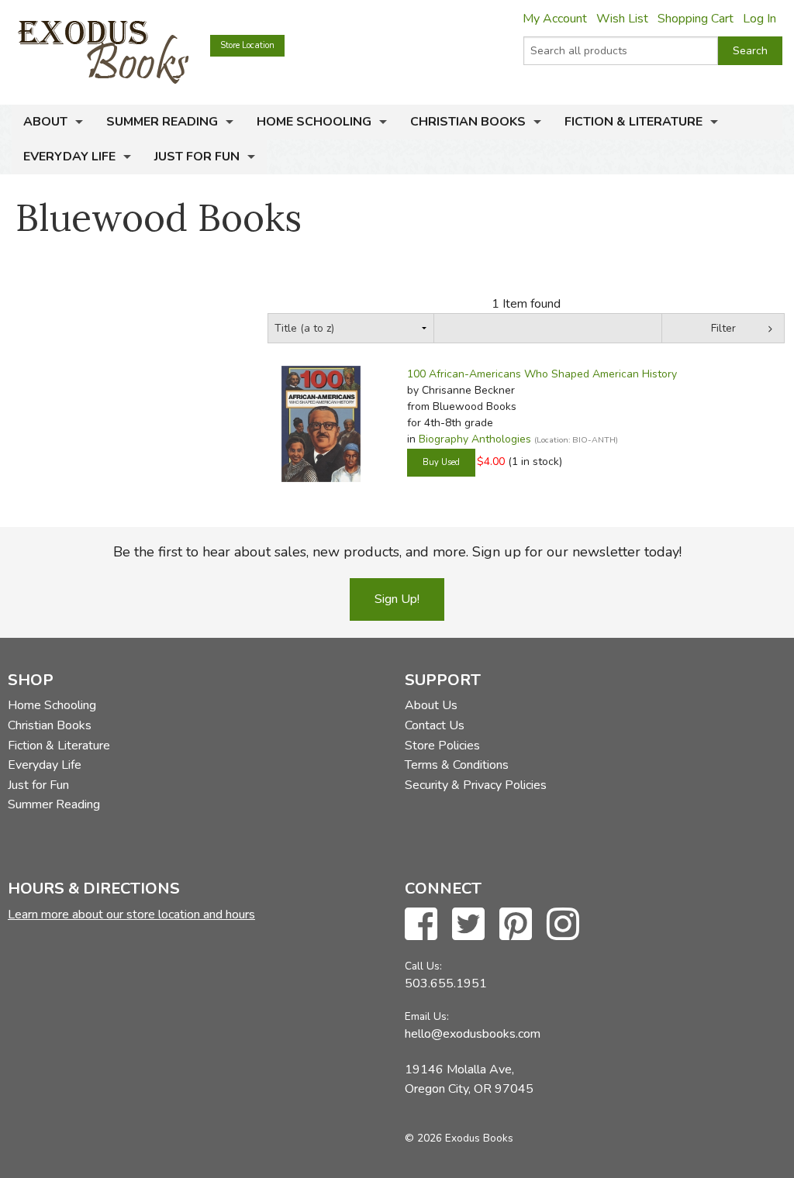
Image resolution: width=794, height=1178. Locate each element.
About (45, 121)
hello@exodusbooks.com (472, 1033)
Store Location (247, 45)
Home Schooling (314, 121)
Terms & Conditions (457, 764)
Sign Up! (397, 599)
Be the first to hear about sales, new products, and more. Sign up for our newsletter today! (397, 551)
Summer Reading (162, 121)
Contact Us (434, 725)
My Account (555, 18)
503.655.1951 (446, 983)
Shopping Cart (696, 18)
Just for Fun (197, 156)
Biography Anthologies (475, 439)
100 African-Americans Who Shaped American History (542, 374)
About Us (431, 705)
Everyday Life (69, 156)
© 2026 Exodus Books (459, 1138)
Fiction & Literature (633, 121)
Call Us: (423, 966)
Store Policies (442, 745)
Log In (759, 18)
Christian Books (468, 121)
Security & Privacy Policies (476, 785)
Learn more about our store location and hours (131, 914)
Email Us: (427, 1016)
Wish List (622, 18)
